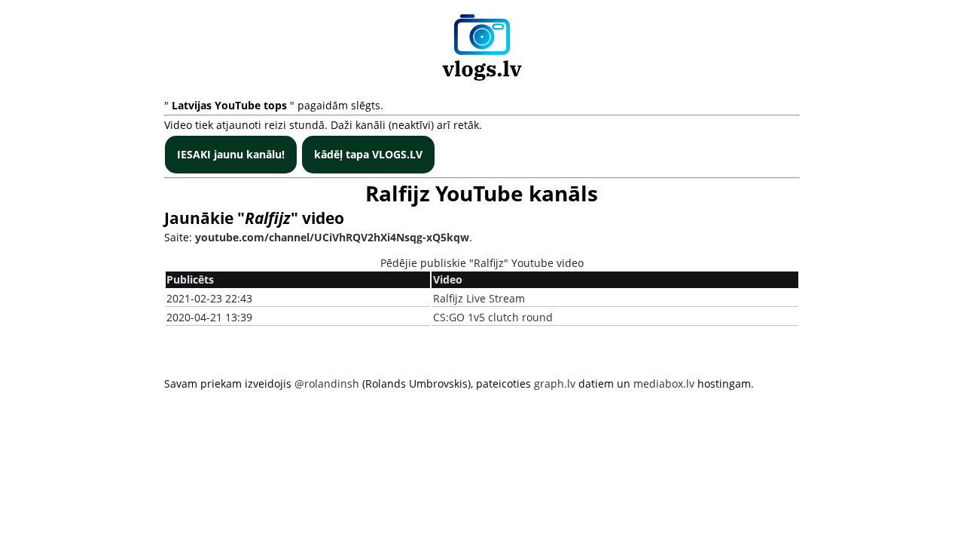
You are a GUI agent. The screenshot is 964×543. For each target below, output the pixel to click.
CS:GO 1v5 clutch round (493, 317)
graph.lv (554, 383)
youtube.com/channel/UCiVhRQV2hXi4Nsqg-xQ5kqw (332, 237)
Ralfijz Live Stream (479, 298)
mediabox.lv (663, 383)
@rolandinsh (326, 383)
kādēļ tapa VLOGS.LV (368, 154)
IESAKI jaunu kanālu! (231, 154)
